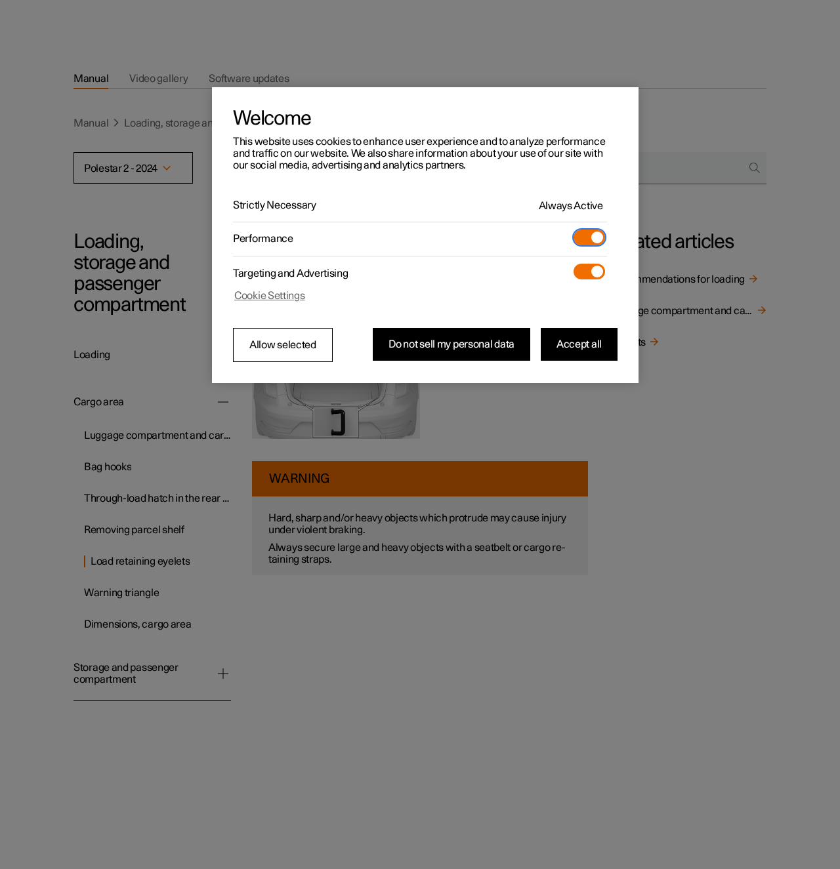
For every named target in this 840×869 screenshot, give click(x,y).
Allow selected (282, 345)
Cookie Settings (269, 296)
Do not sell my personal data (451, 344)
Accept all (579, 344)
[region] (425, 235)
